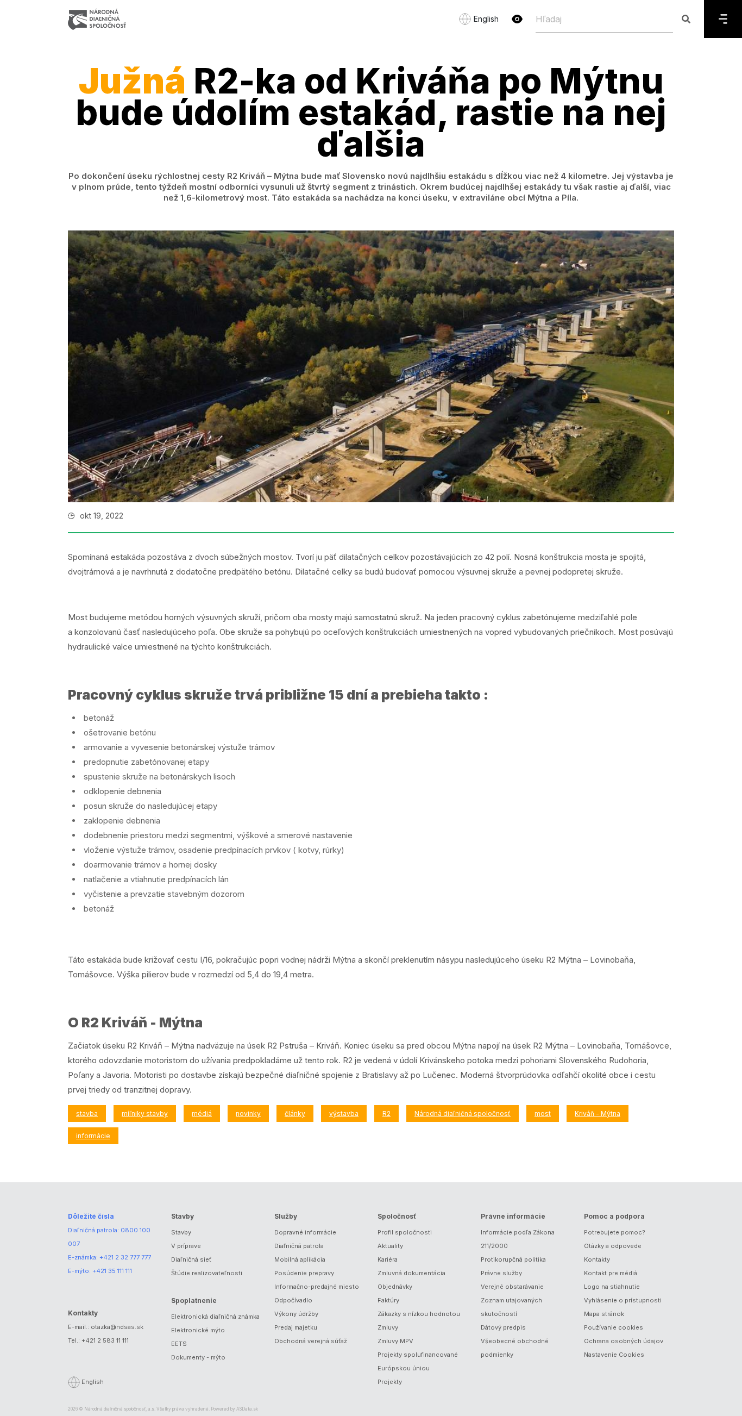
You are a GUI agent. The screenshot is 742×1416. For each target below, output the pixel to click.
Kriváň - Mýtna (597, 1113)
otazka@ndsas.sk (117, 1327)
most (543, 1113)
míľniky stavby (145, 1113)
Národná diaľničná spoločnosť (462, 1113)
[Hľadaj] (686, 19)
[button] (517, 19)
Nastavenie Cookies (614, 1354)
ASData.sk (247, 1409)
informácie (93, 1136)
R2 (386, 1113)
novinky (248, 1113)
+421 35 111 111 (112, 1271)
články (295, 1113)
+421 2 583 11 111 (105, 1340)
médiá (202, 1113)
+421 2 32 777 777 (125, 1257)
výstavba (344, 1113)
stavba (87, 1113)
